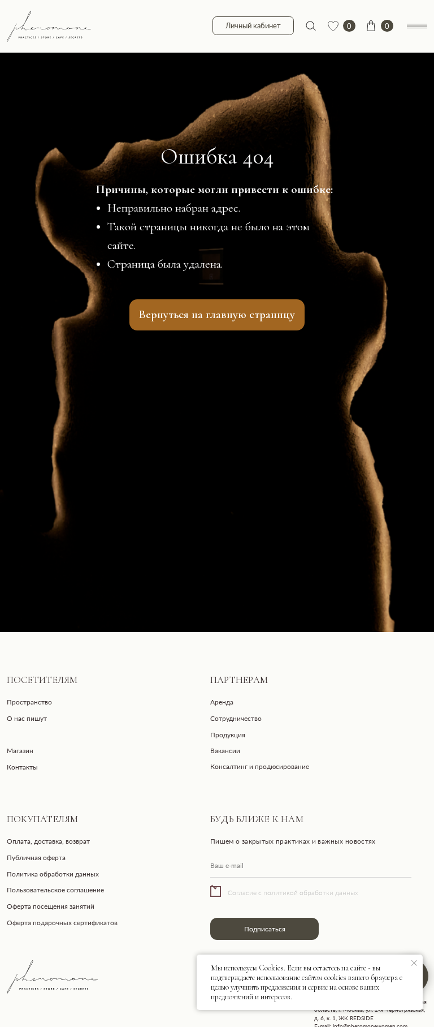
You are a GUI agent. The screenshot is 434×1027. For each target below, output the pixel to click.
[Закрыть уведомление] (414, 963)
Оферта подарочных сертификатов (62, 922)
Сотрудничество (236, 718)
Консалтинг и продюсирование (259, 766)
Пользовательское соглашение (55, 890)
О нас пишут (27, 718)
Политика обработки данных (53, 874)
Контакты (22, 767)
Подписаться (264, 929)
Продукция (227, 734)
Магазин (20, 750)
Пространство (29, 702)
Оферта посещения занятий (50, 906)
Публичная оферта (36, 857)
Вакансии (225, 750)
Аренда (221, 702)
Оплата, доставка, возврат (48, 841)
